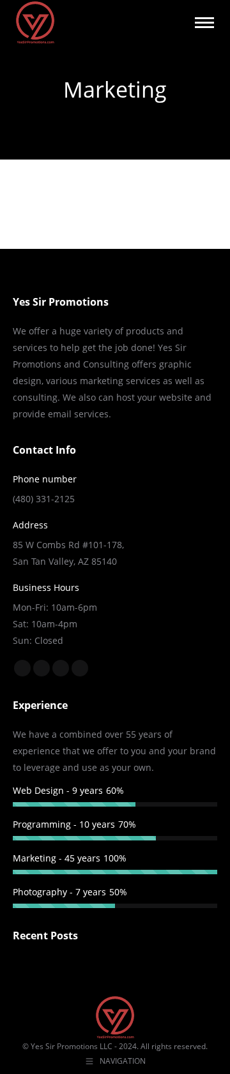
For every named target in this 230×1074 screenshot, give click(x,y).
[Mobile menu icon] (204, 22)
